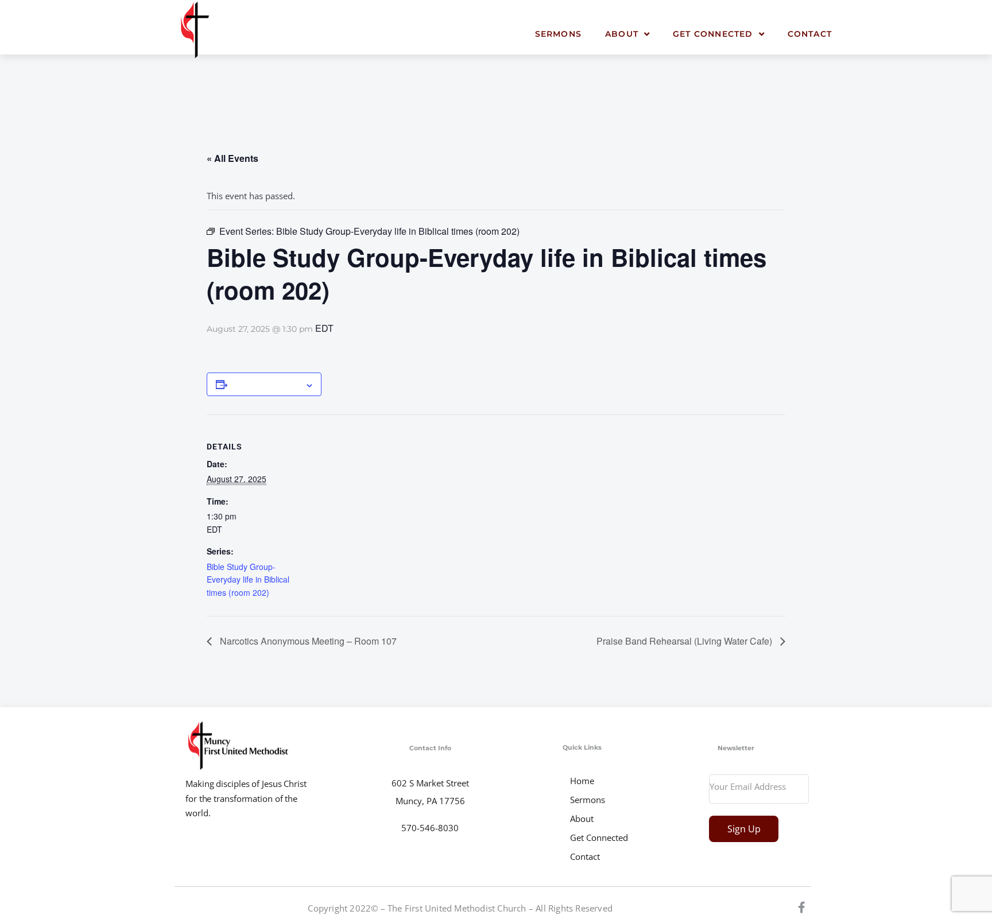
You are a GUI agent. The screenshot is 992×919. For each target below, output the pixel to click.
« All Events (232, 158)
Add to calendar (266, 384)
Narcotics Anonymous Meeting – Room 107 (307, 640)
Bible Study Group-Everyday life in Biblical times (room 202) (248, 579)
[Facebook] (801, 907)
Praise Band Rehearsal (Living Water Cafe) (685, 640)
